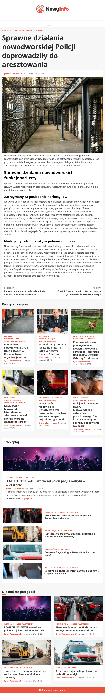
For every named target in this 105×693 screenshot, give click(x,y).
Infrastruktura (11, 339)
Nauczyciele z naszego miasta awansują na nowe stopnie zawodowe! (22, 571)
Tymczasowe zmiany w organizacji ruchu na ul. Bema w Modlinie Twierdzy (22, 534)
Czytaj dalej (27, 498)
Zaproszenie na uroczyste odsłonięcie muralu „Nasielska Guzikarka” (24, 291)
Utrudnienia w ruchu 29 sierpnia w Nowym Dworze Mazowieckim (22, 515)
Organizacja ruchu (53, 530)
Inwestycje (91, 336)
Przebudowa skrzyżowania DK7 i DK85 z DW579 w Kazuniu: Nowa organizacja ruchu (18, 321)
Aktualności (45, 336)
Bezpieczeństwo (51, 549)
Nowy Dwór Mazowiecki (31, 30)
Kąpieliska (65, 549)
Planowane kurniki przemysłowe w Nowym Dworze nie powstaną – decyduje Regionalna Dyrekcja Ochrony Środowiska (87, 321)
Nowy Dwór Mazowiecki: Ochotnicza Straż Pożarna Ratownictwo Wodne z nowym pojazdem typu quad (52, 382)
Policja (22, 155)
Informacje (9, 336)
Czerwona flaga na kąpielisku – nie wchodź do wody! (22, 552)
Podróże (18, 477)
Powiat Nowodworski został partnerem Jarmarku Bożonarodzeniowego (79, 291)
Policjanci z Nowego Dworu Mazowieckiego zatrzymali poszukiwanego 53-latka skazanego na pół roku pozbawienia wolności (87, 382)
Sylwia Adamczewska (12, 73)
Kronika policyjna (10, 30)
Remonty (68, 530)
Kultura (9, 477)
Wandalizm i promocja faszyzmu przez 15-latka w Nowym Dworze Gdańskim (52, 321)
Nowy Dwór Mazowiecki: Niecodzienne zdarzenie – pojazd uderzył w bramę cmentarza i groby (18, 382)
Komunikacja (50, 512)
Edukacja (48, 567)
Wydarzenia (29, 477)
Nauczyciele (60, 567)
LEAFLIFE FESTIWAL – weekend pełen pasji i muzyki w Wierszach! (52, 459)
